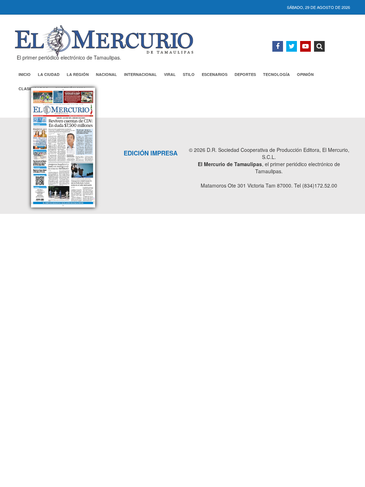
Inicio (25, 74)
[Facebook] (277, 46)
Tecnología (276, 74)
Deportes (245, 74)
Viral (170, 74)
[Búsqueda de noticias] (319, 46)
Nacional (106, 74)
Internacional (140, 74)
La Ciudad (49, 74)
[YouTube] (305, 46)
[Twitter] (291, 46)
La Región (78, 74)
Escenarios (214, 74)
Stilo (189, 74)
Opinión (305, 74)
